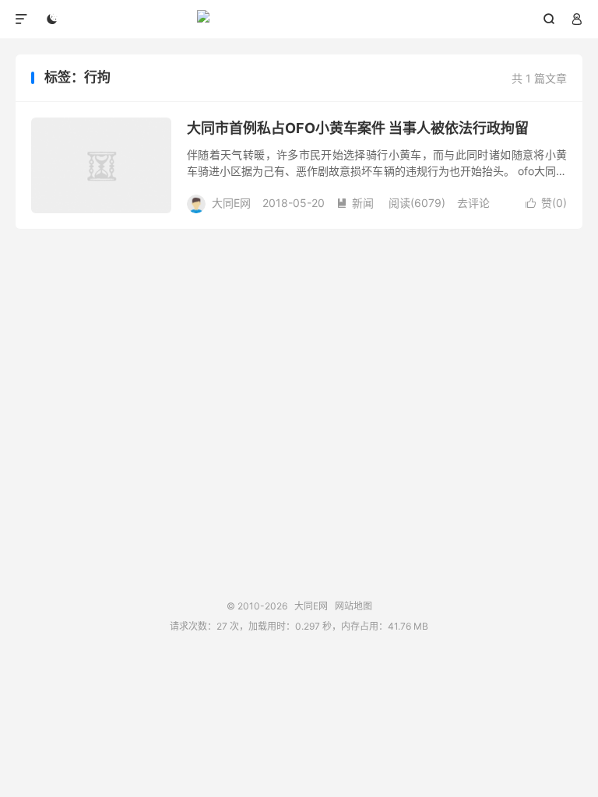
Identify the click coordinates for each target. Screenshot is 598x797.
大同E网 (299, 19)
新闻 (355, 202)
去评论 (473, 202)
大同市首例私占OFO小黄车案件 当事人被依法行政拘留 (358, 128)
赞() (546, 202)
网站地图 (353, 606)
